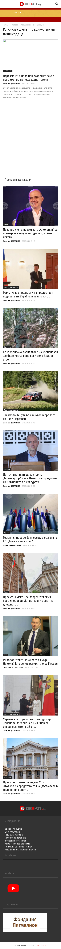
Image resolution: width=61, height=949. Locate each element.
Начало (6, 25)
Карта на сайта (42, 945)
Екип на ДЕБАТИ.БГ (11, 83)
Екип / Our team (12, 831)
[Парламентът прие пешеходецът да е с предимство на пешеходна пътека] (30, 55)
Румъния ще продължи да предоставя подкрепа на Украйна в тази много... (28, 294)
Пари (6, 224)
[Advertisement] (30, 134)
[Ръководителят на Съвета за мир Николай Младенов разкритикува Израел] (30, 636)
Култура (7, 469)
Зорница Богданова (12, 545)
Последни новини (11, 288)
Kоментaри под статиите (17, 843)
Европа (6, 533)
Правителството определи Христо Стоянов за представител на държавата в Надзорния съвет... (30, 786)
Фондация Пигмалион (16, 840)
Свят (5, 655)
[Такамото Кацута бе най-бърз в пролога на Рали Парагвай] (30, 391)
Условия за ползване (15, 837)
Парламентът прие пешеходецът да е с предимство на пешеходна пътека (28, 77)
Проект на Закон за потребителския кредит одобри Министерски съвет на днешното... (28, 600)
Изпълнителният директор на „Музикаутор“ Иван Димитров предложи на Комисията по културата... (30, 478)
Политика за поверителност (19, 846)
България (8, 71)
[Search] (57, 4)
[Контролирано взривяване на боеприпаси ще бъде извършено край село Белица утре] (30, 328)
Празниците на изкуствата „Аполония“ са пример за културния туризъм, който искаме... (30, 233)
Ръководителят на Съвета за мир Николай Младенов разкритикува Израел (30, 661)
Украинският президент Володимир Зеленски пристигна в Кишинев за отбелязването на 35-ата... (27, 722)
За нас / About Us (13, 828)
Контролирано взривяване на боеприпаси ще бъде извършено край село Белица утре (30, 355)
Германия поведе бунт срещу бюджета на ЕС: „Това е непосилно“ (30, 539)
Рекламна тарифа (14, 834)
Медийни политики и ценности (20, 849)
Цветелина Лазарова (13, 667)
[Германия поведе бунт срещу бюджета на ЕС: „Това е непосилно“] (30, 514)
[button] (5, 4)
